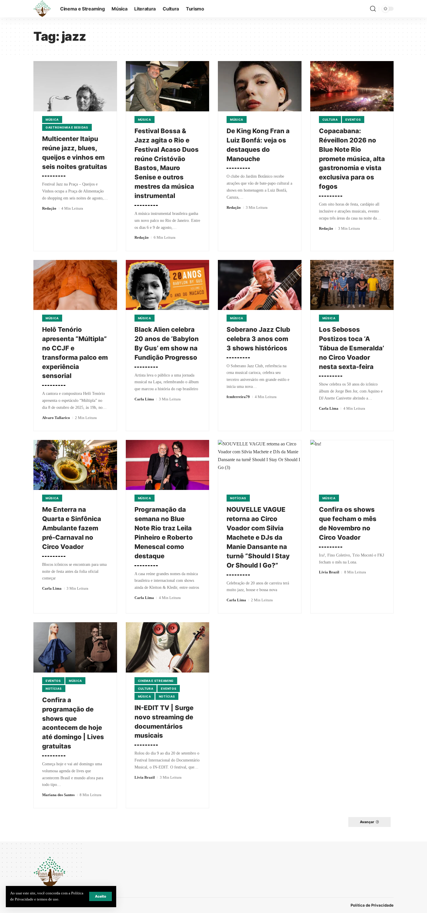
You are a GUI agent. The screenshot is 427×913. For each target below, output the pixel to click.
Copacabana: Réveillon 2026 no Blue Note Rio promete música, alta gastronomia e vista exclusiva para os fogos (352, 158)
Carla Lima (144, 399)
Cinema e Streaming (156, 680)
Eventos (353, 119)
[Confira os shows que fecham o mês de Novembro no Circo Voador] (352, 465)
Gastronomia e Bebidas (67, 127)
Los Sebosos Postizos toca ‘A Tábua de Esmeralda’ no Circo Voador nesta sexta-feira (351, 348)
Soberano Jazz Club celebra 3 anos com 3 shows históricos (258, 339)
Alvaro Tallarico (56, 418)
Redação (49, 208)
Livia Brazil (329, 572)
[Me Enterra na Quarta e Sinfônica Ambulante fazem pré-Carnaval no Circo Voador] (75, 465)
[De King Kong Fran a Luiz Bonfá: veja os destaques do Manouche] (260, 86)
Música (52, 119)
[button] (100, 896)
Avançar (367, 822)
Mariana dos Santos (58, 795)
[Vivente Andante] (42, 8)
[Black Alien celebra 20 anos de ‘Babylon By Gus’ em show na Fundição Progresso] (167, 285)
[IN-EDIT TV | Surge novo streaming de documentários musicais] (167, 647)
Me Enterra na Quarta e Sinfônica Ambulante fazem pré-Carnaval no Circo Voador (71, 528)
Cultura (330, 119)
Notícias (238, 498)
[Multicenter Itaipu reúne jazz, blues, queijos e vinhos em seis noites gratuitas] (75, 86)
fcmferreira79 (238, 397)
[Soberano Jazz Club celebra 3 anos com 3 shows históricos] (260, 285)
